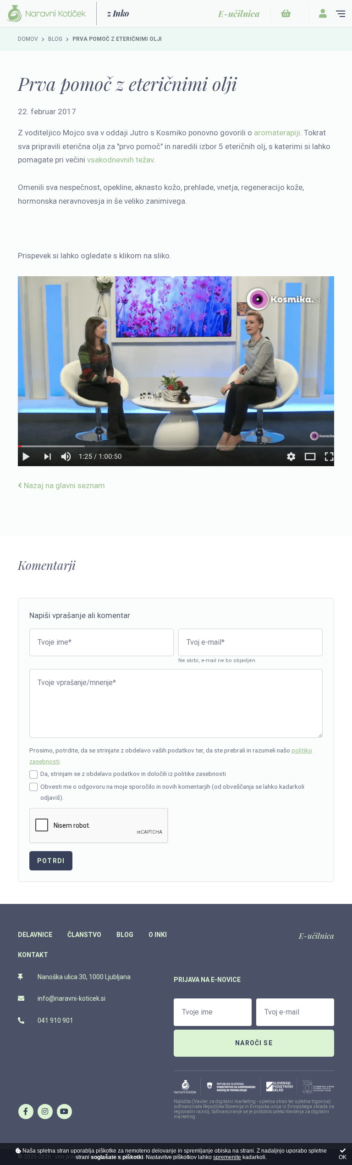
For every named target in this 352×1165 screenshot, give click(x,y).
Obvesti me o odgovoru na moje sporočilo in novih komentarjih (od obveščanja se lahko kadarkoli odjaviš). (172, 792)
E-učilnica (316, 936)
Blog (55, 39)
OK (342, 1157)
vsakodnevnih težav (120, 159)
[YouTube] (64, 1111)
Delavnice (35, 934)
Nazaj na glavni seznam (63, 485)
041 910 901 (54, 1020)
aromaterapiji (277, 132)
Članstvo (84, 934)
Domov (28, 39)
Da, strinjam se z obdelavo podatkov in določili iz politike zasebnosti (133, 773)
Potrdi (51, 860)
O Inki (157, 934)
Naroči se (254, 1043)
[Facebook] (25, 1111)
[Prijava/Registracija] (323, 13)
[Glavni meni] (340, 14)
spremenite (227, 1157)
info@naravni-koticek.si (70, 998)
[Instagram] (45, 1111)
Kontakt (33, 955)
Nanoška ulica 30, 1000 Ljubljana (83, 977)
